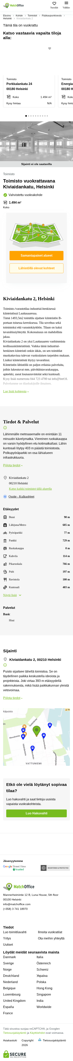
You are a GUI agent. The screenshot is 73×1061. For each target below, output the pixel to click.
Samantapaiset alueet (36, 255)
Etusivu (7, 15)
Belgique (9, 988)
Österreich (44, 963)
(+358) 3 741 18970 (15, 908)
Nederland (10, 982)
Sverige (8, 963)
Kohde (19, 15)
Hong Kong (44, 988)
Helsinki (7, 18)
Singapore (44, 994)
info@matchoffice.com (17, 904)
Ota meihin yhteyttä (51, 938)
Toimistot (32, 15)
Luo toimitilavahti (14, 932)
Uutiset (8, 944)
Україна (42, 975)
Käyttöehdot (37, 1032)
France (8, 1013)
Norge (7, 969)
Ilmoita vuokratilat (50, 932)
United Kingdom (14, 1000)
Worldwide (44, 1007)
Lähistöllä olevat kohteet (36, 268)
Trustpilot (8, 843)
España (8, 1007)
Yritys (7, 938)
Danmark (9, 957)
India (40, 1000)
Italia (40, 957)
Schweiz (42, 969)
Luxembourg (11, 994)
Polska (41, 982)
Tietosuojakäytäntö (14, 1032)
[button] (51, 48)
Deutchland (11, 975)
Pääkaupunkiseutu (52, 15)
